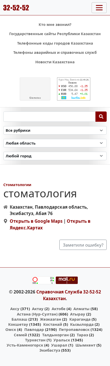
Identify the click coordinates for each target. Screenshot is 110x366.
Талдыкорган (55, 334)
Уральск (61, 339)
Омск (10, 329)
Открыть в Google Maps (36, 221)
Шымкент (85, 345)
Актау (37, 308)
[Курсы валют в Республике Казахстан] (73, 88)
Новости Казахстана (55, 61)
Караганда (80, 319)
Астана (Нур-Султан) (37, 314)
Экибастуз (49, 350)
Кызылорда (82, 324)
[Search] (101, 116)
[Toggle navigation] (99, 7)
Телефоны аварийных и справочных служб (55, 52)
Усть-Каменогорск (25, 345)
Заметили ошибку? (83, 245)
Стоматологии (17, 184)
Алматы (81, 308)
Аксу (14, 308)
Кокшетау (18, 324)
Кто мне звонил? (55, 24)
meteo (35, 98)
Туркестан (35, 339)
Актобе (58, 308)
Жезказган (50, 319)
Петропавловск (74, 329)
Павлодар (34, 329)
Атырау (77, 314)
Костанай (52, 324)
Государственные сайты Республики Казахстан (55, 33)
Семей (20, 334)
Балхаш (19, 319)
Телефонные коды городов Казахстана (55, 43)
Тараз (82, 334)
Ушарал (59, 345)
